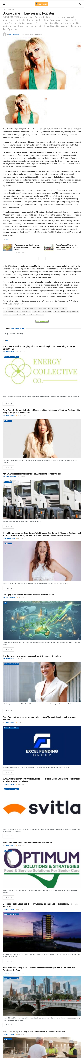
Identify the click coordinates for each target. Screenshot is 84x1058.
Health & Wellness (11, 914)
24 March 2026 (21, 1034)
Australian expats (14, 308)
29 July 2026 (21, 476)
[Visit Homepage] (41, 4)
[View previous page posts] (40, 258)
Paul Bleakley (14, 34)
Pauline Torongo (9, 351)
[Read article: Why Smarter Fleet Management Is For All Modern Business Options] (42, 499)
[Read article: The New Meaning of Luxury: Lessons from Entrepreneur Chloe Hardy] (42, 682)
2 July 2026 (21, 597)
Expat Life (11, 9)
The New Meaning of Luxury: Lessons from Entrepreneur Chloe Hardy (32, 656)
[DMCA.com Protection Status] (42, 321)
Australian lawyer (29, 308)
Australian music (44, 308)
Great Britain (46, 311)
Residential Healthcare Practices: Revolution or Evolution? (28, 842)
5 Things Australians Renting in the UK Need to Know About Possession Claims (27, 247)
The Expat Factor (23, 315)
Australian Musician (59, 308)
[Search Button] (80, 4)
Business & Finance (11, 357)
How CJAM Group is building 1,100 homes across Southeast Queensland (34, 1031)
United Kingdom (37, 315)
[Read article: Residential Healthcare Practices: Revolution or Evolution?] (42, 868)
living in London (59, 311)
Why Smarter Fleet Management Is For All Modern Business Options (32, 474)
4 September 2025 (20, 252)
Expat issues (25, 311)
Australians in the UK (11, 311)
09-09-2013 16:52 (27, 34)
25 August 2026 (21, 415)
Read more (9, 403)
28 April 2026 (20, 909)
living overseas (9, 315)
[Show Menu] (4, 4)
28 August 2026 (21, 351)
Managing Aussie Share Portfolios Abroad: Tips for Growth (28, 595)
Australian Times (9, 538)
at (5, 602)
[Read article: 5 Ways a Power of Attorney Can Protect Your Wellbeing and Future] (48, 247)
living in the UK (72, 311)
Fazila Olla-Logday (10, 476)
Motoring (8, 482)
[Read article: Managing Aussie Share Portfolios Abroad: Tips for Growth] (42, 620)
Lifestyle (7, 420)
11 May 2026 (20, 784)
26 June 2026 (20, 722)
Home (4, 9)
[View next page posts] (44, 258)
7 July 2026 (20, 538)
